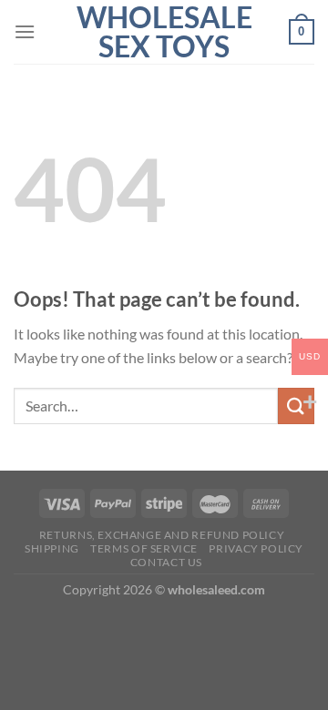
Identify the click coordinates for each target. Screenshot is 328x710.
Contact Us (166, 562)
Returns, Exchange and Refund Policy (161, 535)
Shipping (52, 548)
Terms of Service (144, 548)
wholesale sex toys (164, 32)
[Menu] (25, 31)
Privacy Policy (256, 548)
